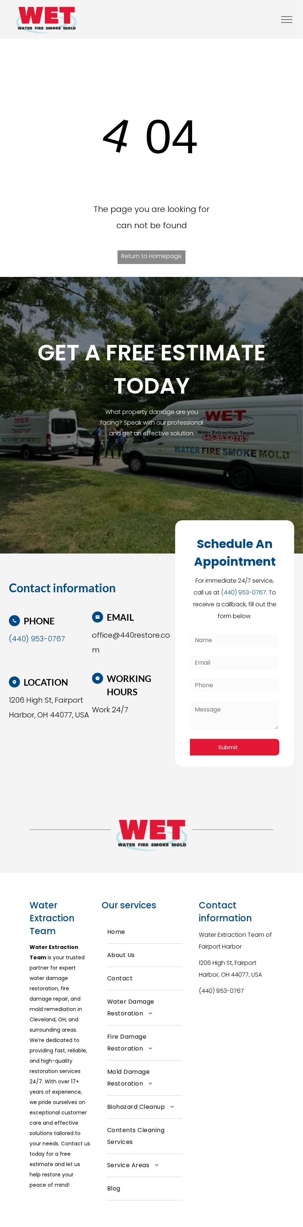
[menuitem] (144, 932)
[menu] (286, 19)
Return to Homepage (151, 256)
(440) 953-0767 (221, 991)
